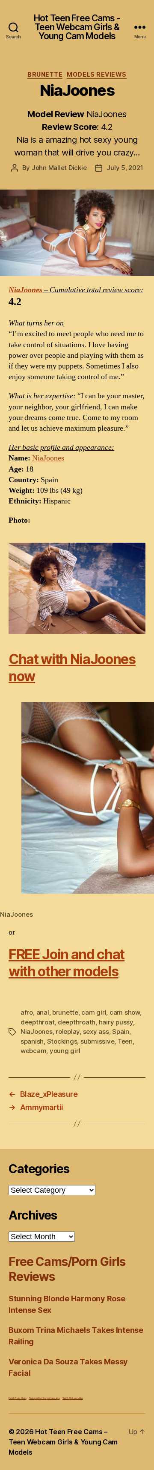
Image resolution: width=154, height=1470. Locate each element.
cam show (125, 1012)
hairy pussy (116, 1022)
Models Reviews (96, 74)
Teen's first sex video (72, 1397)
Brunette (44, 74)
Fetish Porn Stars (17, 1397)
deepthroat (37, 1022)
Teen (125, 1041)
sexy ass (96, 1031)
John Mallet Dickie (59, 168)
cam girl (93, 1012)
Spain (120, 1031)
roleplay (68, 1031)
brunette (65, 1012)
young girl (65, 1051)
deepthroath (76, 1022)
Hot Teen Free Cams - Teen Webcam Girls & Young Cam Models (77, 27)
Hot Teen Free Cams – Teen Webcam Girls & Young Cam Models (63, 1441)
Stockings (62, 1041)
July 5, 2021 (125, 168)
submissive (97, 1041)
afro (27, 1012)
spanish (32, 1041)
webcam (33, 1051)
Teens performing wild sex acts (44, 1397)
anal (42, 1012)
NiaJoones (25, 290)
